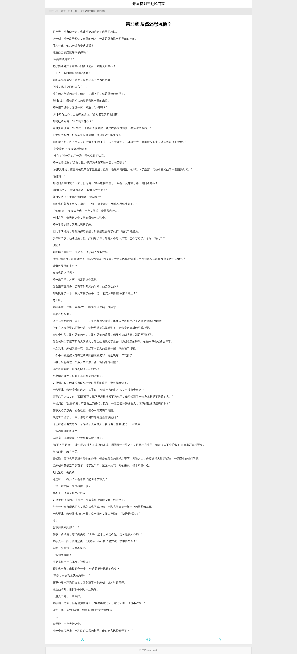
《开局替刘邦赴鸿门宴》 (93, 11)
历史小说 (73, 11)
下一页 (217, 639)
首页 (63, 11)
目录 (148, 639)
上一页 (80, 639)
